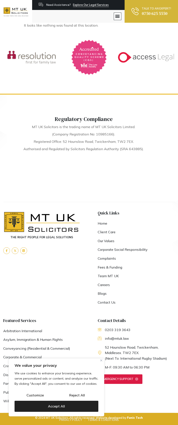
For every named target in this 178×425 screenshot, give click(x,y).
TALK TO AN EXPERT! (156, 8)
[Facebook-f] (6, 250)
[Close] (101, 360)
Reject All (77, 395)
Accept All (56, 406)
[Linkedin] (23, 250)
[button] (117, 16)
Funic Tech (135, 417)
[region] (56, 387)
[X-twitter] (15, 250)
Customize (35, 395)
